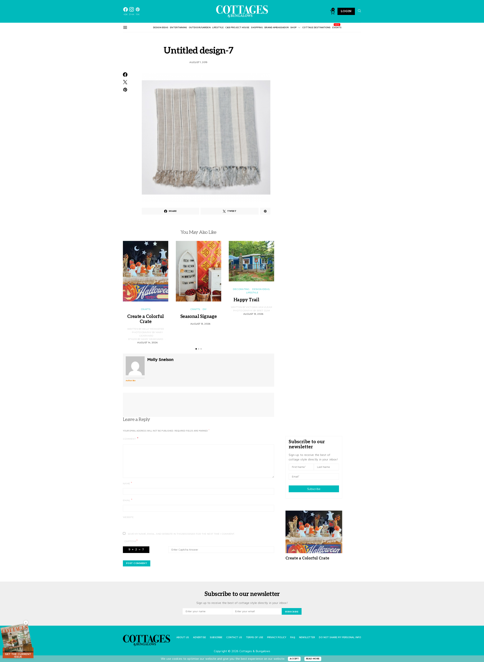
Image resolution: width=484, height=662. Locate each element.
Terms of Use (254, 637)
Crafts (145, 309)
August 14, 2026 (147, 342)
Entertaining (178, 27)
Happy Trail (251, 300)
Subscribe (313, 489)
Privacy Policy (276, 637)
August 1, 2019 (198, 62)
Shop (293, 27)
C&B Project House (237, 27)
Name (127, 483)
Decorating (241, 289)
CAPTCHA (131, 541)
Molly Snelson (160, 359)
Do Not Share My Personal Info (340, 637)
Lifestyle (217, 27)
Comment (129, 438)
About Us (182, 637)
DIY (205, 309)
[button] (196, 349)
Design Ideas (160, 27)
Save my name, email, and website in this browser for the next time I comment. (181, 533)
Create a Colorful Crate (145, 319)
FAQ (292, 637)
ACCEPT (294, 658)
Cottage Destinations (316, 27)
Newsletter (307, 637)
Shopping (257, 27)
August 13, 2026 (200, 323)
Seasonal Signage (198, 316)
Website (128, 517)
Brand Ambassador (276, 27)
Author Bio (130, 380)
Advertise (199, 637)
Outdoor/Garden (200, 27)
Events (336, 27)
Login (346, 11)
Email (127, 500)
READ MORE (313, 658)
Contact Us (234, 637)
